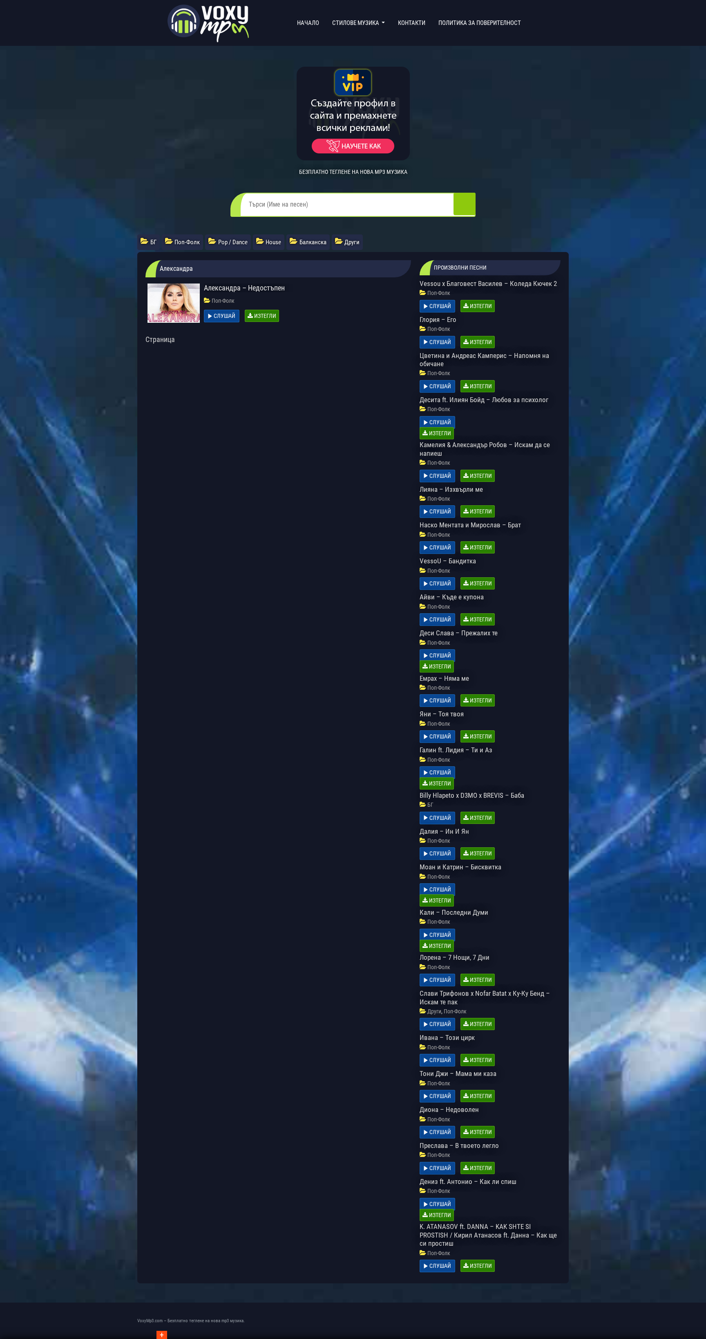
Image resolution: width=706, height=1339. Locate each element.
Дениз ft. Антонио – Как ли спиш (468, 1181)
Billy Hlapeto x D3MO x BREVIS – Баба (472, 795)
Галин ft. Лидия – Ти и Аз (456, 750)
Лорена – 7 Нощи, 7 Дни (454, 957)
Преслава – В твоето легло (459, 1145)
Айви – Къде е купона (452, 597)
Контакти (411, 23)
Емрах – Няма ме (444, 678)
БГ (430, 804)
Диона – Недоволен (449, 1109)
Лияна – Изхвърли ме (451, 489)
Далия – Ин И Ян (444, 831)
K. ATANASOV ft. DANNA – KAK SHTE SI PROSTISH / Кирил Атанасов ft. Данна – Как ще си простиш (488, 1234)
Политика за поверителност (479, 23)
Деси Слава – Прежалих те (459, 633)
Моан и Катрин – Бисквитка (460, 867)
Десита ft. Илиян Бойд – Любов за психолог (484, 400)
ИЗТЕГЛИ (264, 316)
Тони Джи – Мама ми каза (458, 1073)
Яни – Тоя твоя (442, 714)
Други (434, 1011)
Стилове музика (356, 23)
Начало (309, 23)
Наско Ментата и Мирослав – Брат (470, 525)
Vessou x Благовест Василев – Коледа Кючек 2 (488, 283)
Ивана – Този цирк (447, 1037)
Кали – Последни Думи (454, 912)
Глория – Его (438, 319)
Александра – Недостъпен (244, 288)
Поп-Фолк (223, 300)
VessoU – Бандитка (448, 561)
